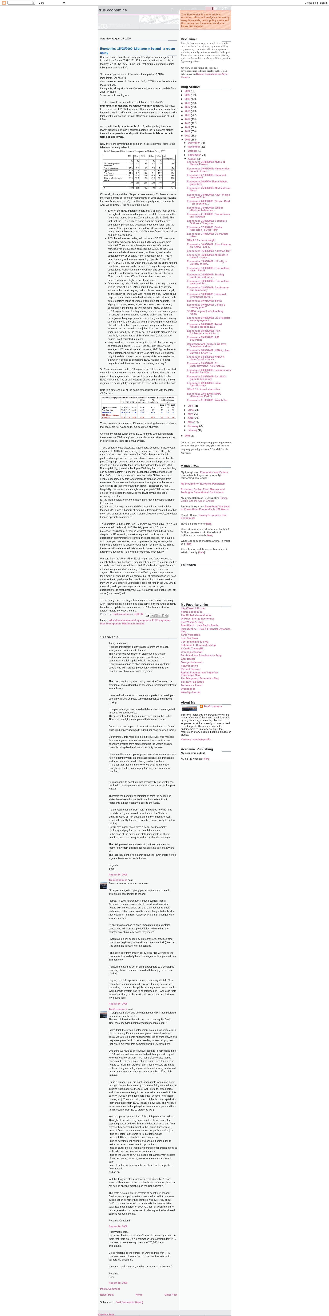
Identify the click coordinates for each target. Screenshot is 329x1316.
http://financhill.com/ (193, 608)
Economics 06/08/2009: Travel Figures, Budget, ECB (204, 325)
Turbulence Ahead (191, 685)
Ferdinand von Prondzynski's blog (201, 655)
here (208, 523)
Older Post (170, 1294)
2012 (188, 127)
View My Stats (106, 1314)
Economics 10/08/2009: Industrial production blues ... (206, 295)
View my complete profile (196, 739)
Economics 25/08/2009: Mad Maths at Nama (208, 189)
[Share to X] (159, 616)
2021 (188, 91)
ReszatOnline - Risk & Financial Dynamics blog (205, 630)
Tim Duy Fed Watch (192, 681)
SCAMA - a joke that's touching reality (205, 312)
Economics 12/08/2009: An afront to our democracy (208, 288)
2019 (188, 99)
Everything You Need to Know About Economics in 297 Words (205, 508)
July (191, 405)
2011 (188, 131)
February (193, 426)
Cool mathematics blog (194, 641)
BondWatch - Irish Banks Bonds (199, 625)
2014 (188, 119)
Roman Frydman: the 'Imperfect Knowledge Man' (199, 673)
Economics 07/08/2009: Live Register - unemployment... (208, 319)
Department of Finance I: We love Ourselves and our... (206, 345)
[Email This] (152, 616)
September (194, 154)
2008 (188, 435)
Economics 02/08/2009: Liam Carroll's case (204, 384)
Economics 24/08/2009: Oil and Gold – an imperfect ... (208, 202)
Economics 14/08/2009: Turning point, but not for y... (205, 275)
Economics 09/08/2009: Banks (204, 300)
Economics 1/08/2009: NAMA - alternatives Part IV (204, 395)
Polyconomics (189, 665)
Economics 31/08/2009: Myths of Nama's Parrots (206, 163)
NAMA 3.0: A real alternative (203, 389)
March (192, 421)
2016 (188, 111)
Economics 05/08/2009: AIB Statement (203, 338)
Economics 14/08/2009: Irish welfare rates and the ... (208, 282)
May (190, 413)
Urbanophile (188, 688)
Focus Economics (191, 611)
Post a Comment (110, 1288)
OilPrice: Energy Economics (197, 618)
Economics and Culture (214, 472)
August (192, 158)
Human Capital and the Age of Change (204, 499)
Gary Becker (188, 658)
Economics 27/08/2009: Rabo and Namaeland (206, 176)
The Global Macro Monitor (196, 615)
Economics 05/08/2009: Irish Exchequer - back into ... (203, 332)
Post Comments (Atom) (129, 1302)
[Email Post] (147, 615)
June (191, 409)
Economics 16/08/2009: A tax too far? (209, 251)
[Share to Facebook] (163, 616)
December (194, 142)
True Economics (113, 10)
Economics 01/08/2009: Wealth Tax (207, 400)
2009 (188, 139)
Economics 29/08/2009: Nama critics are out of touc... (208, 170)
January (193, 430)
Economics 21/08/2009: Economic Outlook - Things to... (207, 222)
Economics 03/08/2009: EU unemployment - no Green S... (206, 364)
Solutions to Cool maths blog (198, 645)
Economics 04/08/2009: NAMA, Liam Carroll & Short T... (208, 351)
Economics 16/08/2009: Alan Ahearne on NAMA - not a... (209, 245)
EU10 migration (161, 620)
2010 (188, 135)
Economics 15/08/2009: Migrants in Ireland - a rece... (207, 256)
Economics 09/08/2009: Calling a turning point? (206, 306)
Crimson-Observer (191, 652)
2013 (188, 123)
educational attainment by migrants (130, 620)
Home (139, 1294)
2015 (188, 115)
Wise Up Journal (190, 692)
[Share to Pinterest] (166, 616)
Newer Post (106, 1294)
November (194, 146)
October (193, 150)
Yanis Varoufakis (190, 634)
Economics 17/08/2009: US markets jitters (207, 235)
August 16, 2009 (118, 874)
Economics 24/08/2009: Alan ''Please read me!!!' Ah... (208, 196)
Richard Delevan (190, 669)
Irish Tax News (189, 638)
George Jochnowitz (192, 662)
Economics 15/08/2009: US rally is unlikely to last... (207, 262)
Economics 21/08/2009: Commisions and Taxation (208, 215)
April (191, 417)
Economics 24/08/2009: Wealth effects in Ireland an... (205, 209)
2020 (188, 95)
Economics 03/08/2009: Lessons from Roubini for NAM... (209, 371)
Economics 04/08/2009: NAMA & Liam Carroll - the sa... (205, 358)
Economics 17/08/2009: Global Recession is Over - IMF (205, 228)
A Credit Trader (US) (192, 648)
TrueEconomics (118, 880)
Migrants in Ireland (133, 623)
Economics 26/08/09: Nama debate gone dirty (207, 182)
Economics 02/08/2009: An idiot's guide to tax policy (206, 377)
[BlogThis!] (156, 616)
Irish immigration (110, 623)
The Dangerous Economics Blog (200, 678)
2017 (188, 107)
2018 (188, 103)
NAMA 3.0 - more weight (201, 240)
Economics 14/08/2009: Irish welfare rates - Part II (208, 269)
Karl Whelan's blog (192, 622)
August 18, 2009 (118, 1282)
